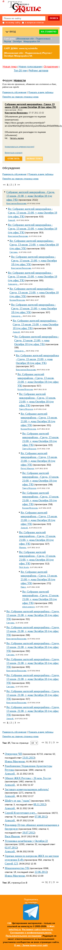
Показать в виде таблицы (40, 92)
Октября (17, 41)
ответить (13, 158)
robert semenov (28, 607)
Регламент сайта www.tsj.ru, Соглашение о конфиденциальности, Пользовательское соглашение (29, 932)
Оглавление (51, 66)
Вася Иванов (12, 836)
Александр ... (13, 284)
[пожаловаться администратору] (19, 147)
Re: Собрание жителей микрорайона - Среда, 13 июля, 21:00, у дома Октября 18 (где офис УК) (32, 212)
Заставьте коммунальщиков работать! (27, 789)
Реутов (7, 41)
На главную (48, 32)
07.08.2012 (41, 816)
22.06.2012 (41, 871)
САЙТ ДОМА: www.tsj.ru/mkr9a (21, 48)
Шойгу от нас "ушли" (17, 800)
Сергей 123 (11, 863)
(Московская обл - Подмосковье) (33, 38)
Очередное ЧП (13, 753)
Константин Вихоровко (16, 113)
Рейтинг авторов (38, 70)
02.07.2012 (11, 847)
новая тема (34, 158)
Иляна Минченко (15, 761)
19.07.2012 (28, 832)
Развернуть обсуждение (14, 92)
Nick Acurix (24, 567)
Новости (20, 80)
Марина (22, 547)
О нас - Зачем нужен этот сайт (31, 945)
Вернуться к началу (13, 153)
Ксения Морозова (17, 300)
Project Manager (27, 468)
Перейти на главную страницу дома (20, 96)
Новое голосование (30, 66)
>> (18, 184)
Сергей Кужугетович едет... (21, 812)
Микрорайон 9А (32, 41)
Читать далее (17, 138)
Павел (23, 587)
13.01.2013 (28, 757)
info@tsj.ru (15, 929)
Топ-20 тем (20, 70)
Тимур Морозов (26, 409)
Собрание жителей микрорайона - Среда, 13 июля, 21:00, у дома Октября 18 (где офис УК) (30, 105)
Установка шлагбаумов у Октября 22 (26, 840)
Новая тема (10, 66)
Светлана (14, 252)
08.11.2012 (39, 804)
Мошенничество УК (17, 868)
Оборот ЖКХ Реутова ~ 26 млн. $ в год (28, 778)
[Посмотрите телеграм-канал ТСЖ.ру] (31, 919)
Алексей (11, 220)
